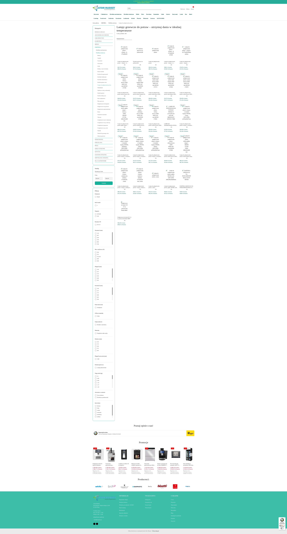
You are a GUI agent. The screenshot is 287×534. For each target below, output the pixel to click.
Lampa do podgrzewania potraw (154, 62)
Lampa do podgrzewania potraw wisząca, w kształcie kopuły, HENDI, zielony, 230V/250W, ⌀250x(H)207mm (155, 155)
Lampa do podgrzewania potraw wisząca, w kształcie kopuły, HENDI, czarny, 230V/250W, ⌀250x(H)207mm (186, 124)
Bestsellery (173, 510)
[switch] (282, 528)
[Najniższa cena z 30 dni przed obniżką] (103, 471)
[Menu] (285, 518)
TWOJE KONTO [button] (150, 496)
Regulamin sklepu (123, 499)
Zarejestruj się (148, 502)
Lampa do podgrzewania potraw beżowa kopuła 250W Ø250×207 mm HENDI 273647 (139, 93)
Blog (172, 513)
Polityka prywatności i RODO (126, 505)
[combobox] (124, 38)
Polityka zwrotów (123, 515)
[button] (161, 18)
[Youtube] (97, 524)
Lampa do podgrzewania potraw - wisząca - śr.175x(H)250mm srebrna (185, 62)
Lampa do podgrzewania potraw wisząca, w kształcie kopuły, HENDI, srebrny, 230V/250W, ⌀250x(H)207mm (140, 155)
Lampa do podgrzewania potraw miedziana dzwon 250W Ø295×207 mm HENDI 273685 (139, 124)
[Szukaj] (112, 172)
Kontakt (173, 518)
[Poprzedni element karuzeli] (93, 486)
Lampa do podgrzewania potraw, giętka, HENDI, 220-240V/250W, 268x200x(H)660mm (170, 187)
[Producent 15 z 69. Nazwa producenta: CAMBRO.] (175, 486)
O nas (172, 499)
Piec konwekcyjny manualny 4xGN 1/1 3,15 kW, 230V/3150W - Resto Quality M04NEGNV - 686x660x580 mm (175, 464)
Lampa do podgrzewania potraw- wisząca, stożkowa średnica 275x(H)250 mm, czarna (139, 187)
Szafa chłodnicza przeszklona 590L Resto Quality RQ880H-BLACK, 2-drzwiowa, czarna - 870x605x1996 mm (188, 464)
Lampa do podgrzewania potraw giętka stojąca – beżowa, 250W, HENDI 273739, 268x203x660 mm (123, 124)
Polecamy (173, 507)
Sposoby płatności (123, 513)
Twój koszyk (148, 507)
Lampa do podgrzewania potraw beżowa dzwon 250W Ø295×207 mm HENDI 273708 (123, 93)
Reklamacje (122, 510)
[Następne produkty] (191, 455)
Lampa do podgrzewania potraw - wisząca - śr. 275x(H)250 (122, 62)
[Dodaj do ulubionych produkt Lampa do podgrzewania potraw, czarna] (160, 168)
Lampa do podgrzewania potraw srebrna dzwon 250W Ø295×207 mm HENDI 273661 (155, 124)
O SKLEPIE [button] (174, 496)
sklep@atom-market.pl (98, 517)
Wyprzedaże (174, 505)
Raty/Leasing (122, 507)
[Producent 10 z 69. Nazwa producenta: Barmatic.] (112, 486)
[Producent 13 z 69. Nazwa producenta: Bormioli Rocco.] (150, 486)
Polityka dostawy (123, 502)
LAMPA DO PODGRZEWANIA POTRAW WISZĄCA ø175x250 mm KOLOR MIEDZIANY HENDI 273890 (170, 124)
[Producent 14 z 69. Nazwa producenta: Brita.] (162, 486)
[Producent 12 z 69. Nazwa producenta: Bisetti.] (137, 486)
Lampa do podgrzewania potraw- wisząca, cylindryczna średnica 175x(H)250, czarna (124, 187)
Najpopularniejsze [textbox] (120, 38)
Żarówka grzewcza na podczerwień (138, 62)
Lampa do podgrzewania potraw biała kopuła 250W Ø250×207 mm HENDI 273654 (170, 93)
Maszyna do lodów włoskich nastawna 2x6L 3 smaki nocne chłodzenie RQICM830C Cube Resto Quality (136, 464)
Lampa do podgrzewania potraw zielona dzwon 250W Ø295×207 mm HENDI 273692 (170, 155)
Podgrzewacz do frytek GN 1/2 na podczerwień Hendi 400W (124, 218)
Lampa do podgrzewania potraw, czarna (154, 187)
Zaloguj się (147, 499)
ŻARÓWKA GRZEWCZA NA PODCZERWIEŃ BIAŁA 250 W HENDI (186, 187)
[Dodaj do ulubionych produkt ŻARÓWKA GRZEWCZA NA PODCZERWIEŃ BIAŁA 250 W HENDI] (192, 168)
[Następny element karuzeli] (193, 486)
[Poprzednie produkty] (96, 455)
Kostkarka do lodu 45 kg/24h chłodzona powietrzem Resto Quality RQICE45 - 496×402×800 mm (97, 464)
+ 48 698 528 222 (97, 519)
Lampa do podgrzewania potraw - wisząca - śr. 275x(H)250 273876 (169, 62)
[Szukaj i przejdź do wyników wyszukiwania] (160, 8)
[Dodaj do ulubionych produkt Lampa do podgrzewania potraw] (160, 43)
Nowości (173, 521)
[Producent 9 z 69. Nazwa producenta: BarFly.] (99, 486)
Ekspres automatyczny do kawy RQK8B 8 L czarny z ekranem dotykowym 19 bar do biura (162, 464)
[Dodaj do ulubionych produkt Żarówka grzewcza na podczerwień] (145, 43)
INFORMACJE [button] (123, 496)
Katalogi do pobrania (176, 515)
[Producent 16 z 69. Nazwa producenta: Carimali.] (187, 486)
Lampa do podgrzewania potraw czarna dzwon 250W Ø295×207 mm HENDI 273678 (186, 93)
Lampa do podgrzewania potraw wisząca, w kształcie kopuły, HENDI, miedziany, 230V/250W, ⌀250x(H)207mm (124, 155)
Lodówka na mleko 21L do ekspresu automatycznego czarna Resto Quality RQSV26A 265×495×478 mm (124, 464)
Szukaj (104, 183)
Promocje (173, 502)
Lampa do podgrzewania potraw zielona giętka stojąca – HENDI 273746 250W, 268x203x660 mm (186, 155)
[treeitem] (104, 32)
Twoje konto (148, 505)
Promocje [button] (143, 442)
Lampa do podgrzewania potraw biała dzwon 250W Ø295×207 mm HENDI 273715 (154, 93)
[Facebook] (94, 524)
